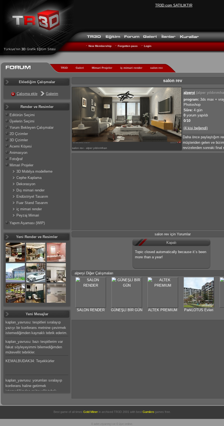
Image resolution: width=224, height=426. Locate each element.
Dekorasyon (25, 184)
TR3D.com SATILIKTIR (173, 5)
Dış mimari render (30, 190)
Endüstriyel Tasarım (32, 196)
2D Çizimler (19, 134)
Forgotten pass (128, 45)
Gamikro (148, 411)
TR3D (64, 67)
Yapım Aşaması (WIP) (27, 223)
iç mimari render (131, 67)
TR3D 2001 (121, 411)
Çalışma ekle (27, 94)
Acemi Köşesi (21, 146)
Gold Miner (90, 411)
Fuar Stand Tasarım (32, 203)
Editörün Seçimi (22, 115)
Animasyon (18, 153)
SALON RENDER (91, 310)
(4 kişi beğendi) (196, 128)
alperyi (189, 93)
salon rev (156, 67)
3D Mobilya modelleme (34, 171)
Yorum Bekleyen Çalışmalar (32, 127)
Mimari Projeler (102, 67)
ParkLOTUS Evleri (198, 310)
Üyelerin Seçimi (22, 121)
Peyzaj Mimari (27, 215)
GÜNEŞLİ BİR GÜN (126, 310)
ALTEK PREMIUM (162, 310)
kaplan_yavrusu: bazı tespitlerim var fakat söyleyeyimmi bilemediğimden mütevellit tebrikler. (34, 347)
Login (147, 45)
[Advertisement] (148, 358)
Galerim (52, 94)
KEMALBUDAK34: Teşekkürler (29, 361)
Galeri (80, 67)
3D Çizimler (19, 140)
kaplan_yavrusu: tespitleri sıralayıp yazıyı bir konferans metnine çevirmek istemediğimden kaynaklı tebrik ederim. (36, 327)
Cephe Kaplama (29, 178)
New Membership (100, 45)
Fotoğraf (16, 159)
